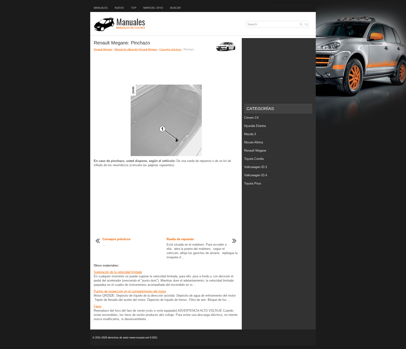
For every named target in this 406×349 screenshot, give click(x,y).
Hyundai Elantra (255, 126)
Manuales (101, 7)
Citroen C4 (251, 117)
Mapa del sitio (153, 7)
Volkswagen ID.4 (255, 175)
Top (133, 7)
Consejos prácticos (170, 49)
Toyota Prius (252, 183)
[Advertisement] (166, 68)
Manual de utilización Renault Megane (135, 49)
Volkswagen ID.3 (255, 167)
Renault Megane (103, 49)
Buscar (175, 7)
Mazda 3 (250, 134)
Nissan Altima (253, 142)
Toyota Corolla (254, 159)
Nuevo (119, 7)
